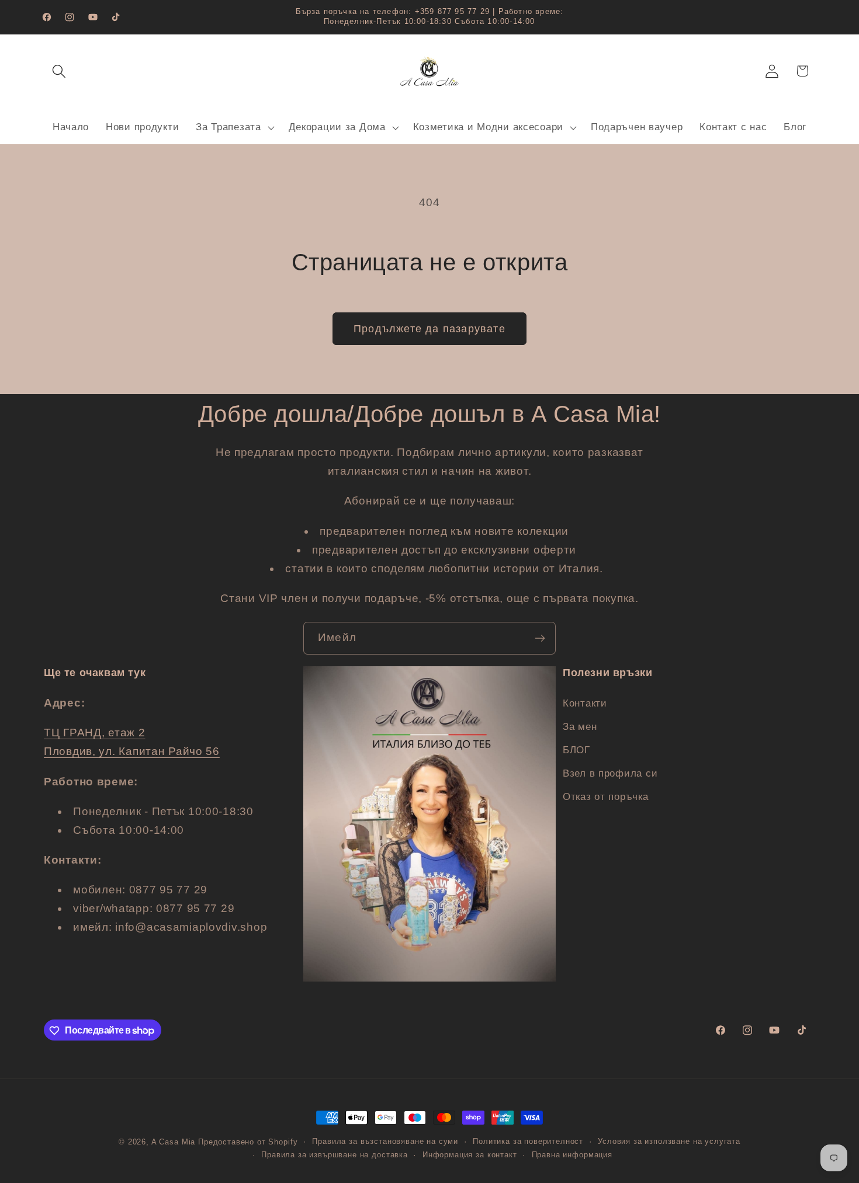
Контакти (585, 703)
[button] (59, 70)
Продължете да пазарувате (429, 329)
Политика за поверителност (528, 1141)
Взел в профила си (610, 773)
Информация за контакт (469, 1154)
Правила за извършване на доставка (334, 1154)
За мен (580, 726)
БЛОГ (576, 750)
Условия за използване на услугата (669, 1141)
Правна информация (572, 1154)
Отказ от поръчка (606, 796)
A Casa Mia (173, 1141)
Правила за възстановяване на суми (385, 1141)
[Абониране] (539, 638)
